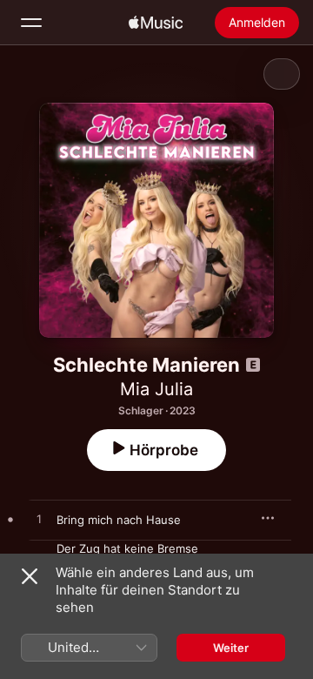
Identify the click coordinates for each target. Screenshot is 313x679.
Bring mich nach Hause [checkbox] (119, 520)
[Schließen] (29, 576)
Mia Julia (156, 389)
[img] (156, 22)
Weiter (231, 648)
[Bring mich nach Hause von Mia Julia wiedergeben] (39, 520)
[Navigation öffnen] (31, 22)
